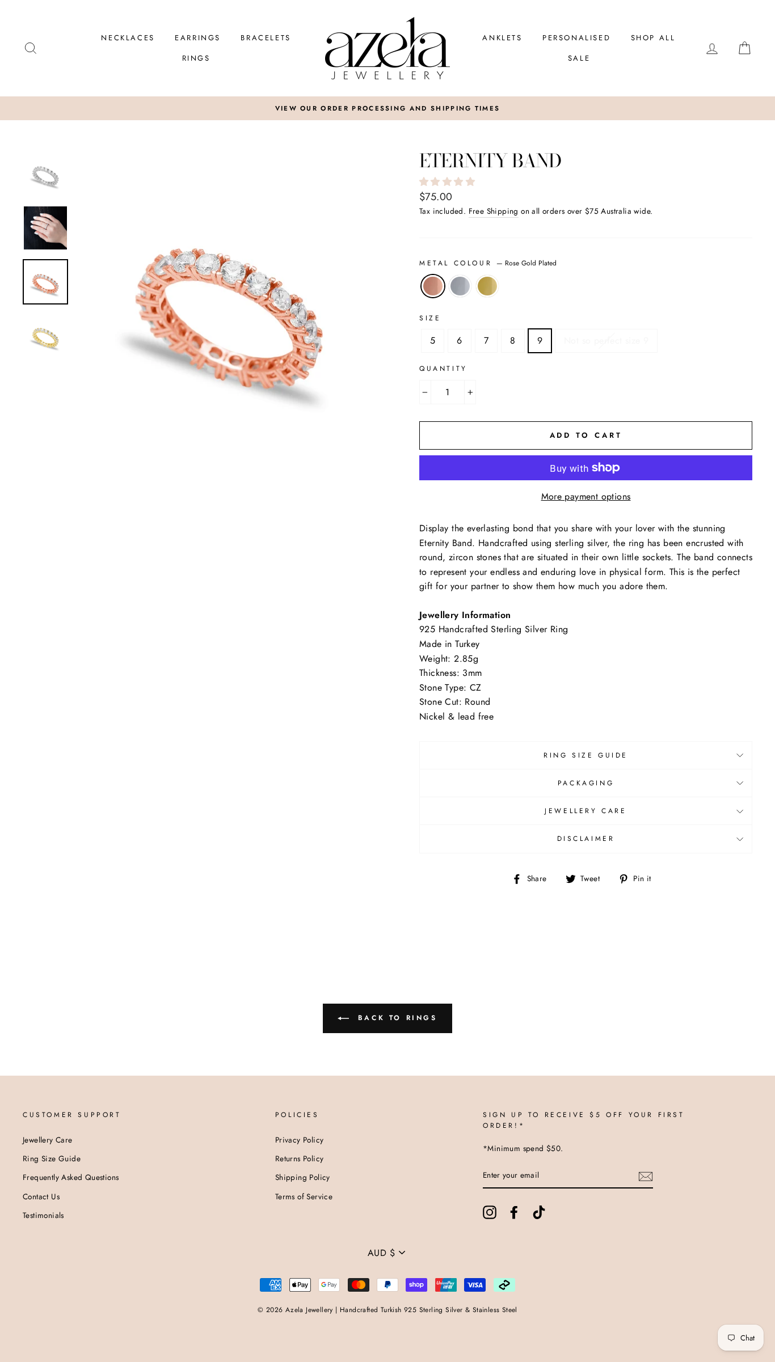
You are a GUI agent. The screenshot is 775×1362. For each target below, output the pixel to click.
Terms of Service (303, 1196)
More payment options (586, 496)
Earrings (198, 37)
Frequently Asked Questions (71, 1177)
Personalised (576, 37)
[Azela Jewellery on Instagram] (489, 1212)
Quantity (443, 368)
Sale (579, 58)
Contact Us (41, 1196)
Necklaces (127, 37)
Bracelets (265, 37)
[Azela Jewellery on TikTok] (539, 1212)
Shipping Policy (302, 1177)
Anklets (502, 37)
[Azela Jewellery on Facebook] (514, 1212)
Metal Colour (488, 263)
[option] (387, 108)
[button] (448, 181)
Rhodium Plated (460, 286)
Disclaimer (586, 839)
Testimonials (43, 1215)
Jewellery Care (585, 811)
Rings (196, 58)
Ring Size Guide (586, 755)
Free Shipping (494, 211)
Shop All (653, 37)
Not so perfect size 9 (606, 340)
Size (430, 318)
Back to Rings (395, 1018)
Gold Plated (487, 286)
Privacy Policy (299, 1139)
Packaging (586, 783)
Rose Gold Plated (433, 286)
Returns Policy (299, 1158)
